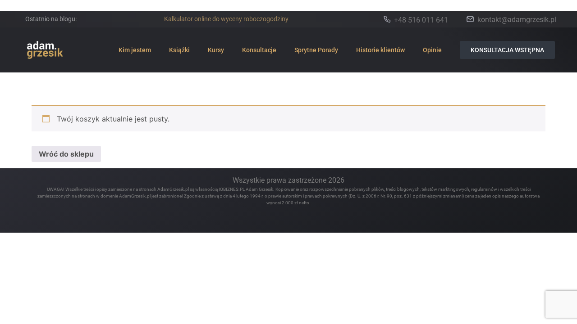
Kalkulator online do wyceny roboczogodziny (226, 18)
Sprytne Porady (316, 50)
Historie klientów (380, 50)
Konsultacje (259, 50)
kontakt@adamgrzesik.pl (516, 19)
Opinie (432, 50)
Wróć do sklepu (66, 153)
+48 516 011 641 (421, 20)
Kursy (216, 50)
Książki (179, 50)
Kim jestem (135, 50)
